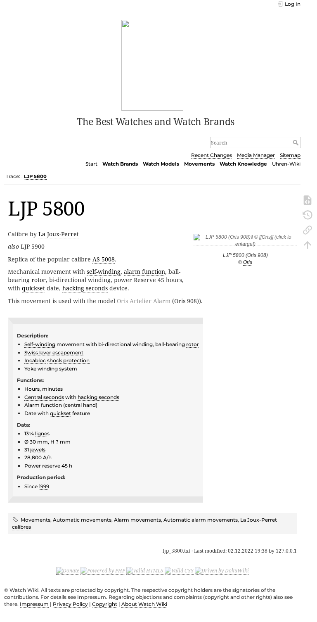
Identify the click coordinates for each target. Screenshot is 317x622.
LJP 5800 (35, 176)
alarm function (144, 271)
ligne (41, 433)
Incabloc (35, 360)
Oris (247, 262)
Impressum (34, 604)
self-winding (104, 271)
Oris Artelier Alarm (143, 301)
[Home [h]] (152, 64)
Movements (199, 164)
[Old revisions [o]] (307, 214)
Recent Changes (211, 155)
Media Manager (256, 155)
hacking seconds (85, 288)
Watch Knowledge (243, 164)
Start (91, 164)
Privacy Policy (70, 604)
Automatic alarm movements (200, 520)
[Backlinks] (307, 229)
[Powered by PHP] (102, 571)
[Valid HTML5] (144, 571)
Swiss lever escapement (53, 352)
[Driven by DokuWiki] (222, 571)
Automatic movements (82, 520)
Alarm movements (137, 520)
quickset (33, 288)
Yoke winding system (50, 369)
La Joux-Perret (58, 234)
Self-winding (39, 344)
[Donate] (67, 571)
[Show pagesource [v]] (307, 199)
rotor (38, 280)
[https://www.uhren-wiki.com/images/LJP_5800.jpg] (245, 242)
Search (296, 142)
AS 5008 (103, 259)
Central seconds (44, 397)
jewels (37, 449)
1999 (44, 486)
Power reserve (42, 466)
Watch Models (161, 164)
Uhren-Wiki (286, 164)
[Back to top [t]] (307, 244)
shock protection (68, 360)
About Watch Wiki (144, 604)
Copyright (104, 604)
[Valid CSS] (179, 571)
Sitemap (290, 155)
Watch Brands (120, 164)
